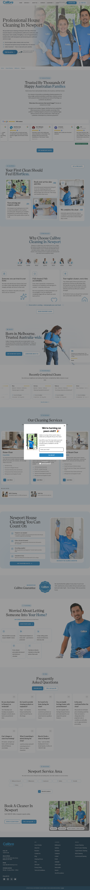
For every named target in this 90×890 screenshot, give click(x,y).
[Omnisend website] (45, 463)
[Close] (64, 425)
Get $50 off (51, 455)
